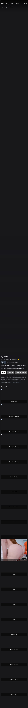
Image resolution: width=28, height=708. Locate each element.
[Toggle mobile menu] (25, 3)
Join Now (17, 3)
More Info (11, 372)
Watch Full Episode (21, 372)
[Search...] (12, 3)
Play (4, 372)
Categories (6, 7)
